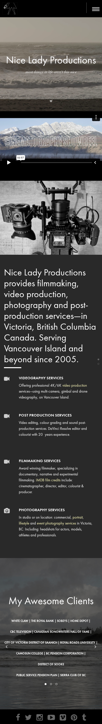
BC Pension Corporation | (66, 653)
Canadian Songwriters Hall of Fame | (63, 632)
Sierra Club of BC (73, 675)
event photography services (56, 523)
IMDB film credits (48, 480)
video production (74, 385)
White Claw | (20, 621)
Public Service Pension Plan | (37, 675)
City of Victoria (16, 642)
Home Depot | (80, 621)
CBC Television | (21, 632)
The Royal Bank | (43, 621)
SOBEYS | (63, 621)
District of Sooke (51, 664)
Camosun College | (30, 653)
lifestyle (24, 523)
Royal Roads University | (79, 642)
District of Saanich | (44, 642)
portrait (78, 517)
